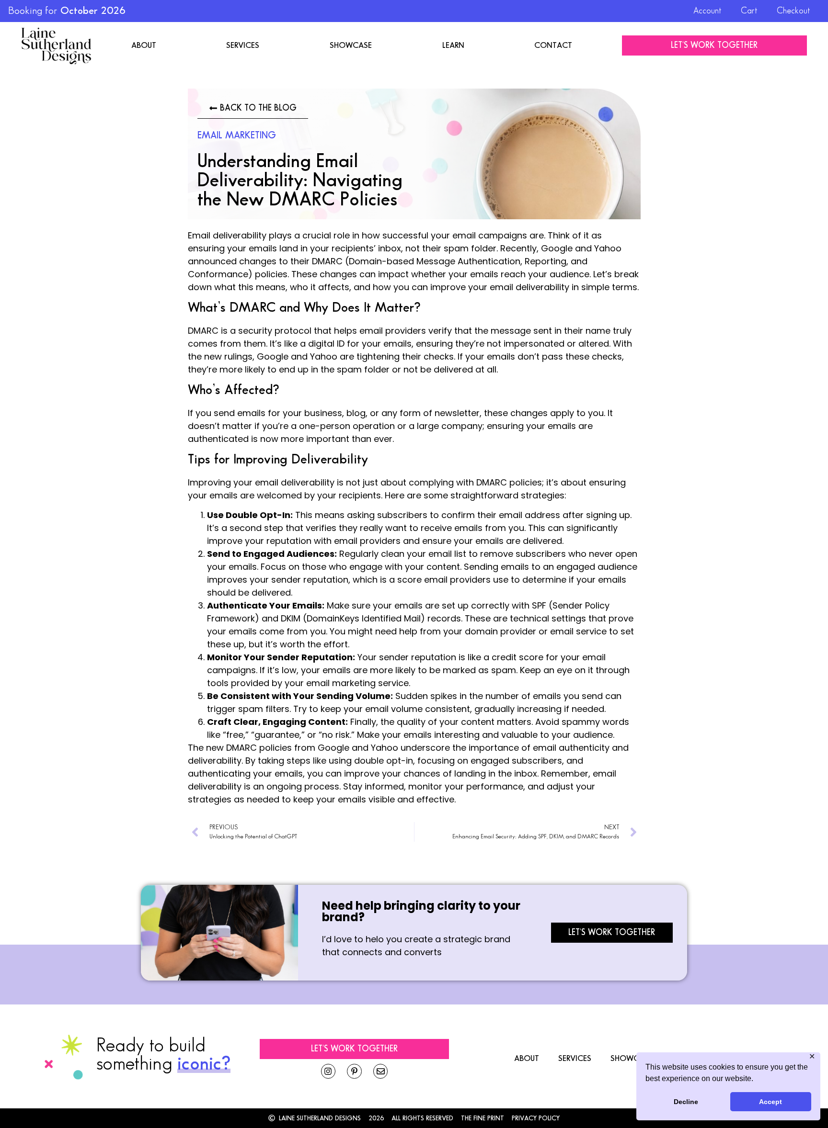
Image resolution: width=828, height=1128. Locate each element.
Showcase (351, 45)
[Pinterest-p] (354, 1071)
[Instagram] (328, 1071)
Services (242, 45)
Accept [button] (770, 1101)
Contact (553, 45)
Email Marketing (236, 135)
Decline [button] (686, 1101)
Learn (453, 45)
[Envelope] (380, 1071)
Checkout (793, 11)
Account (707, 11)
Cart (749, 11)
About (143, 45)
